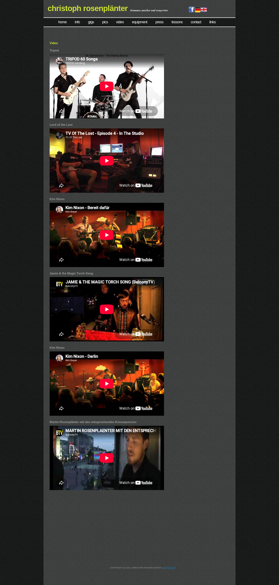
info (77, 22)
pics (105, 22)
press (159, 22)
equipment (139, 22)
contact (196, 22)
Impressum (169, 568)
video (120, 22)
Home (62, 22)
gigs (91, 22)
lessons (177, 22)
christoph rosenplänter (88, 8)
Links (212, 22)
